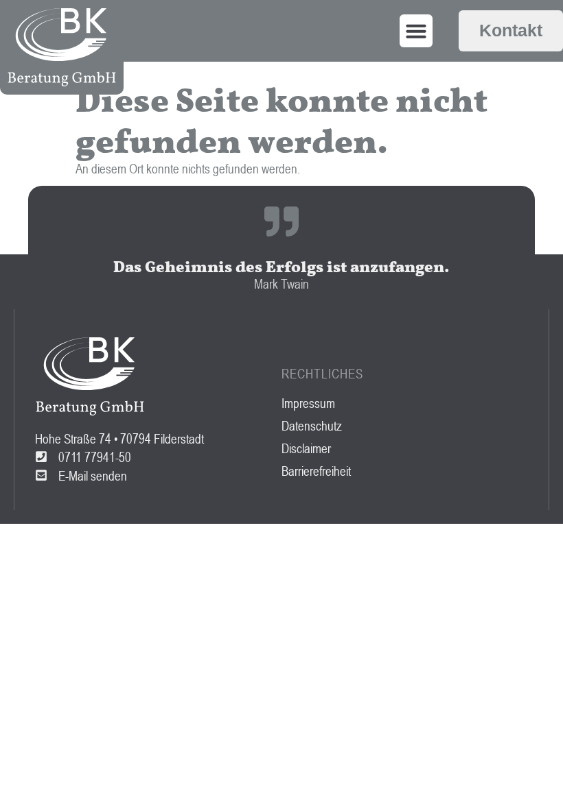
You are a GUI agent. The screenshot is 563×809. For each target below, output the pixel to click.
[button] (416, 30)
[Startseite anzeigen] (62, 47)
